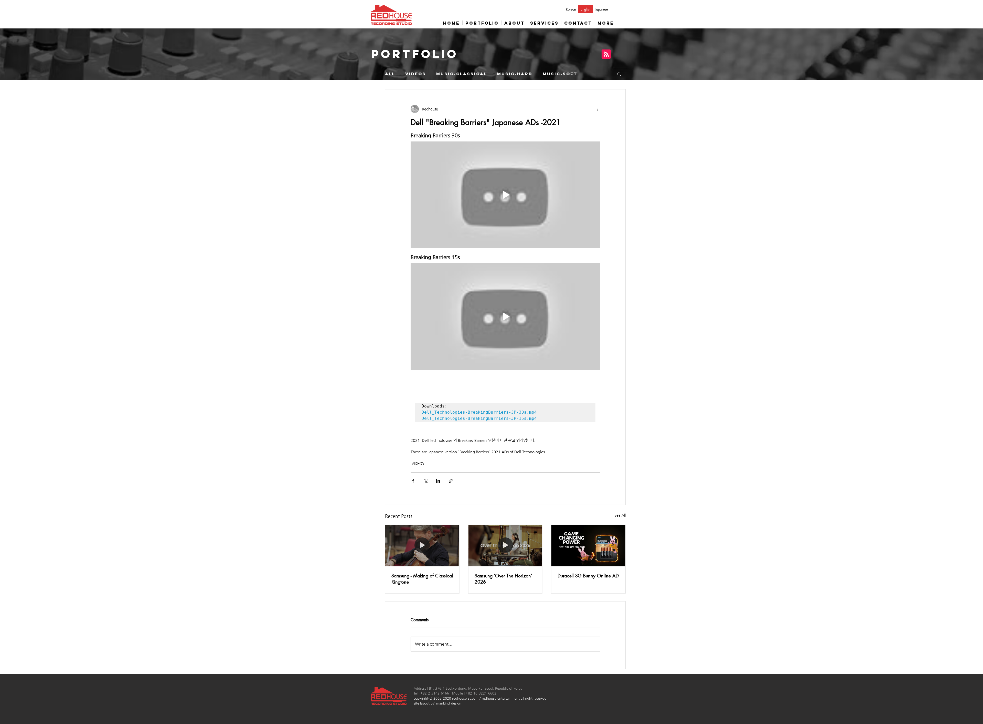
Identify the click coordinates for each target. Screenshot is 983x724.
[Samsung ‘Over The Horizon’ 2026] (505, 545)
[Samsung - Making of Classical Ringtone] (422, 545)
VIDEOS (415, 74)
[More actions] (597, 109)
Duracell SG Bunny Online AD (588, 576)
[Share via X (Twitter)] (425, 480)
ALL (390, 74)
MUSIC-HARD (514, 74)
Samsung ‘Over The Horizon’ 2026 (503, 579)
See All (620, 515)
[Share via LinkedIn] (438, 480)
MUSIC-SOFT (560, 74)
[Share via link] (450, 480)
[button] (619, 74)
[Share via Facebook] (413, 480)
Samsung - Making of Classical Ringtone (422, 579)
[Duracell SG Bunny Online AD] (588, 545)
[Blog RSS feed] (606, 54)
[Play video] (505, 194)
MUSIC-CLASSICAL (461, 74)
